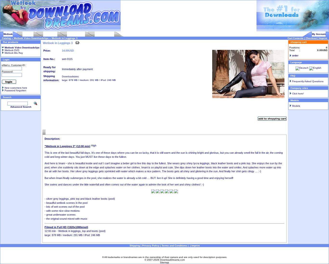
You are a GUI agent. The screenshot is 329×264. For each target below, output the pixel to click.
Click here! (298, 93)
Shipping (135, 245)
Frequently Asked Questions (307, 81)
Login (6, 59)
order (295, 55)
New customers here (16, 87)
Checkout (311, 38)
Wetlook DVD (11, 50)
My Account (319, 34)
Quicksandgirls (76, 34)
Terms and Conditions (174, 245)
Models (296, 106)
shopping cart (298, 42)
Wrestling (27, 34)
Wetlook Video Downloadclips (31, 38)
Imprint (323, 38)
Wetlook (8, 34)
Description (52, 132)
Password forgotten (15, 90)
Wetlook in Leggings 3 (65, 38)
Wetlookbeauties (104, 34)
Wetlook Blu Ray (13, 53)
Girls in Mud (50, 34)
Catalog (6, 38)
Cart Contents (295, 38)
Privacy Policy (150, 245)
